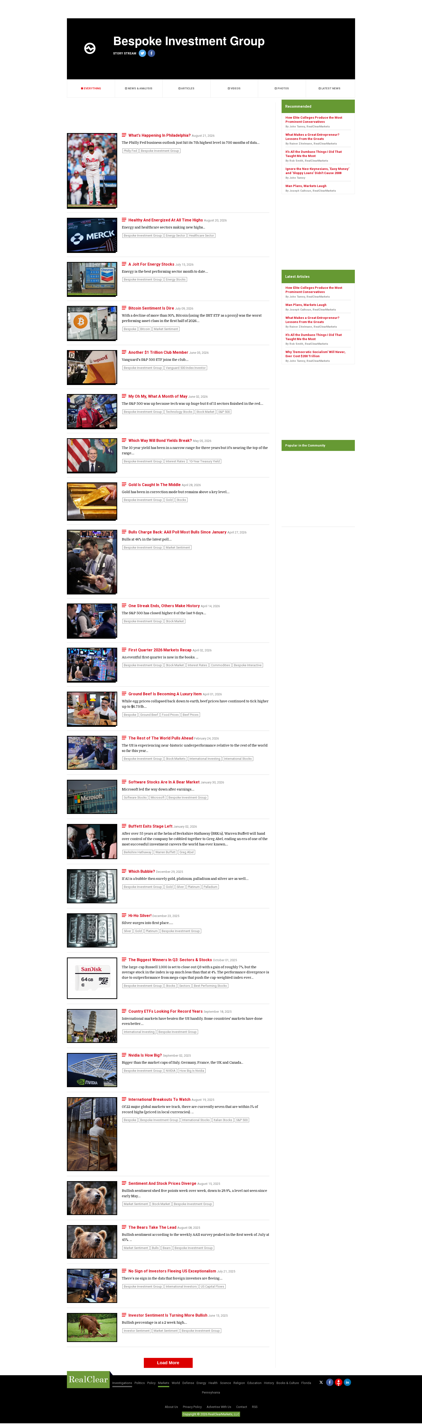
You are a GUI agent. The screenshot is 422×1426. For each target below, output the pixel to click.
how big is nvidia (191, 1070)
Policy (151, 1383)
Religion (239, 1383)
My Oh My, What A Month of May (158, 396)
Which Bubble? (142, 871)
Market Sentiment (166, 329)
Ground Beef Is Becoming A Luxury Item (165, 694)
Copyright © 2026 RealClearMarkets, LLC (211, 1414)
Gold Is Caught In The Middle (155, 484)
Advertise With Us (219, 1407)
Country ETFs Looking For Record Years (166, 1011)
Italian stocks (223, 1120)
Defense (188, 1383)
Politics (140, 1383)
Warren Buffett (165, 852)
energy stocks (176, 279)
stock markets (176, 758)
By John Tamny (295, 177)
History (269, 1383)
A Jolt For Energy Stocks (151, 264)
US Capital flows (212, 1286)
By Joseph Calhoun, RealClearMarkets (310, 190)
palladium (210, 887)
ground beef (149, 715)
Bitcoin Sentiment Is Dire (151, 308)
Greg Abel (186, 852)
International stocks (238, 758)
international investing (205, 758)
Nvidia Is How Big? (145, 1055)
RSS (254, 1407)
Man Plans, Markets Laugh (306, 186)
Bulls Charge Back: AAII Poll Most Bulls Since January (177, 532)
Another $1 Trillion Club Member (158, 352)
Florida (306, 1383)
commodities (220, 665)
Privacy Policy (192, 1407)
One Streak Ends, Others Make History (164, 606)
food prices (170, 715)
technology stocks (179, 412)
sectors (184, 986)
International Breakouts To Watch (159, 1099)
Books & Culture (287, 1383)
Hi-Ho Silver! (140, 915)
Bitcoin (145, 329)
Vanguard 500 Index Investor (186, 368)
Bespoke (130, 329)
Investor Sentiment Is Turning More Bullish (168, 1315)
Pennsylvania (211, 1392)
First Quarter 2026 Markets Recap (160, 650)
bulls (155, 1248)
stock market (205, 412)
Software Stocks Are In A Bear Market (164, 782)
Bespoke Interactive (248, 665)
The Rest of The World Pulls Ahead (161, 738)
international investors (181, 1286)
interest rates (175, 461)
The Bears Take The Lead (152, 1227)
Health (213, 1383)
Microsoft (158, 797)
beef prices (191, 715)
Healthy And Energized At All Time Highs (166, 220)
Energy (201, 1383)
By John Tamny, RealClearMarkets (307, 126)
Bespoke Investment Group (160, 151)
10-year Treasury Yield (204, 461)
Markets (163, 1383)
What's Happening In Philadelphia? (160, 135)
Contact (241, 1407)
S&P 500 (224, 412)
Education (254, 1383)
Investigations (122, 1383)
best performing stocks (210, 986)
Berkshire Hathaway (137, 852)
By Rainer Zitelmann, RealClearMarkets (311, 143)
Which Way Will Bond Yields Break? (160, 440)
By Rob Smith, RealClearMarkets (306, 160)
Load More (168, 1362)
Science (225, 1383)
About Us (171, 1407)
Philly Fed (130, 151)
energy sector (175, 235)
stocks (181, 500)
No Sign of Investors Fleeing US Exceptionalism (172, 1271)
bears (167, 1248)
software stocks (135, 797)
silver (180, 887)
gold (169, 500)
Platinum (194, 887)
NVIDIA (171, 1070)
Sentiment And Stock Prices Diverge (162, 1183)
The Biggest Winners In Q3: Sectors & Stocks (170, 960)
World (176, 1383)
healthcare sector (201, 235)
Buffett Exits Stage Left (150, 826)
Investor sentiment (137, 1330)
